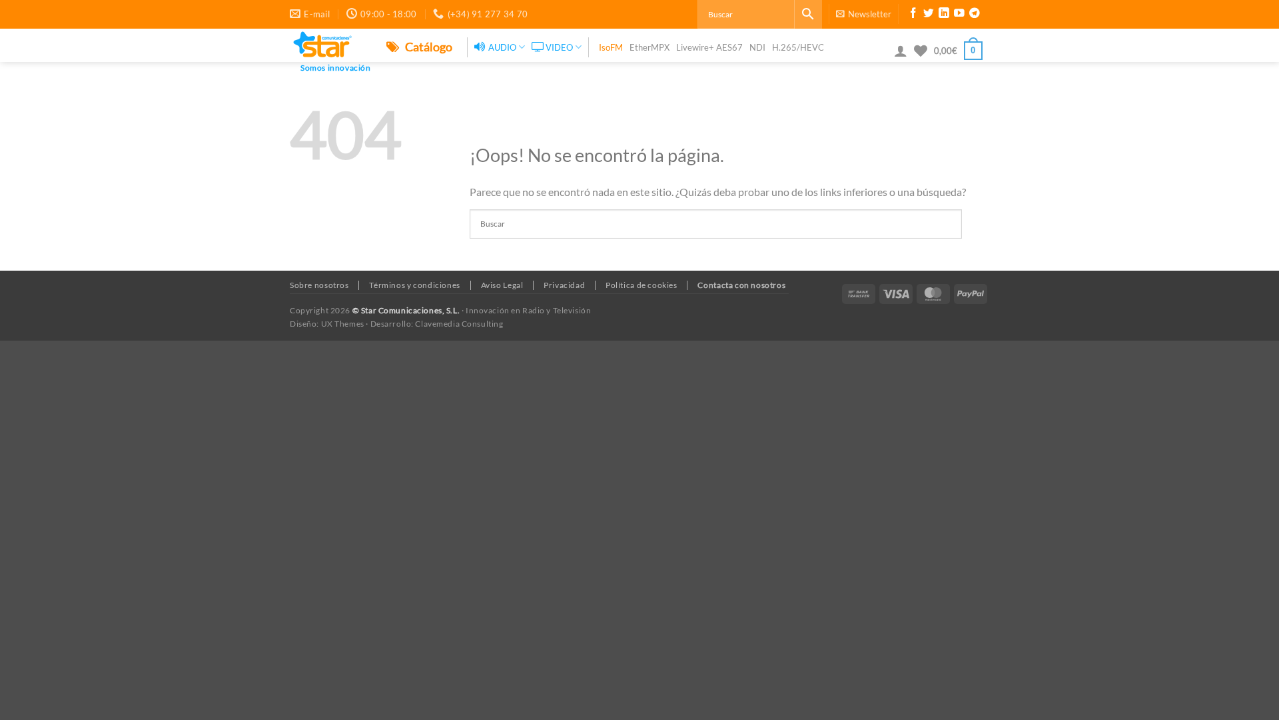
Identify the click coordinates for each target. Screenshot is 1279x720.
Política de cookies (641, 285)
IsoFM (611, 47)
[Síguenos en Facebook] (913, 14)
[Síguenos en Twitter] (928, 14)
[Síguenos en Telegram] (974, 14)
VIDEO (559, 47)
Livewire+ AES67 (709, 47)
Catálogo (427, 46)
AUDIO (502, 47)
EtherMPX (649, 47)
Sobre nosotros (319, 285)
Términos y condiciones (414, 285)
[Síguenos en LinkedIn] (944, 14)
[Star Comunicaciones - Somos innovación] (328, 45)
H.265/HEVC (798, 47)
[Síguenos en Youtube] (959, 14)
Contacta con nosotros (741, 285)
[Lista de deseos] (920, 50)
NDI (757, 47)
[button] (863, 14)
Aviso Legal (502, 285)
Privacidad (564, 285)
